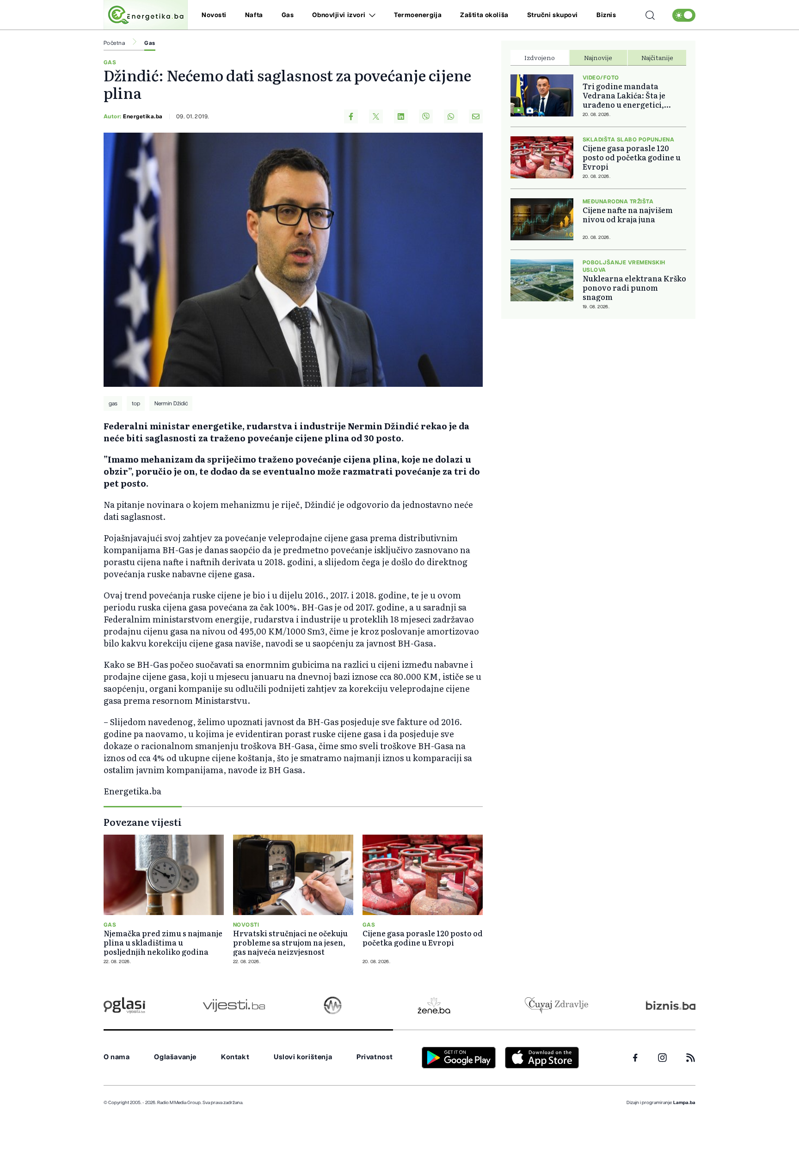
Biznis (606, 15)
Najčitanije (657, 57)
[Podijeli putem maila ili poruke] (476, 116)
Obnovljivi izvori (339, 15)
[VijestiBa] (234, 1005)
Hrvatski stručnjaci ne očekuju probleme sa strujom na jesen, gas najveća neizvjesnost (290, 942)
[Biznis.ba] (670, 1005)
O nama (117, 1057)
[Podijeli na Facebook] (351, 116)
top (136, 403)
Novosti (214, 15)
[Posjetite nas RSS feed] (690, 1057)
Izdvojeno (539, 57)
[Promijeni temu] (683, 15)
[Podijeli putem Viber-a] (426, 116)
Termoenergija (418, 15)
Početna (114, 43)
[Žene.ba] (433, 1005)
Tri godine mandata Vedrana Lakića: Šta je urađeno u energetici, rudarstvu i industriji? (626, 95)
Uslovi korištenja (303, 1057)
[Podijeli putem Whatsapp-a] (451, 116)
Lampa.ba (684, 1102)
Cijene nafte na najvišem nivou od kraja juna (628, 214)
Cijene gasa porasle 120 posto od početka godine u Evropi (423, 937)
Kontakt (235, 1057)
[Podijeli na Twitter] (376, 116)
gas (113, 403)
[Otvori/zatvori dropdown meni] (370, 15)
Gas (288, 15)
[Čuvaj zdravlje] (556, 1005)
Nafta (254, 15)
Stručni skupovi (552, 15)
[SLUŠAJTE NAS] (332, 1005)
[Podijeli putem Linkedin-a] (401, 116)
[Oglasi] (124, 1005)
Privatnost (374, 1057)
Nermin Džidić (171, 403)
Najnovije (598, 57)
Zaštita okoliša (484, 15)
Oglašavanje (175, 1057)
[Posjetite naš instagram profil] (662, 1057)
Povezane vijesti (143, 822)
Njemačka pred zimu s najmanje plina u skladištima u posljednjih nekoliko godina (163, 942)
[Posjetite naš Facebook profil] (635, 1058)
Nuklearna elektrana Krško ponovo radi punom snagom (634, 287)
